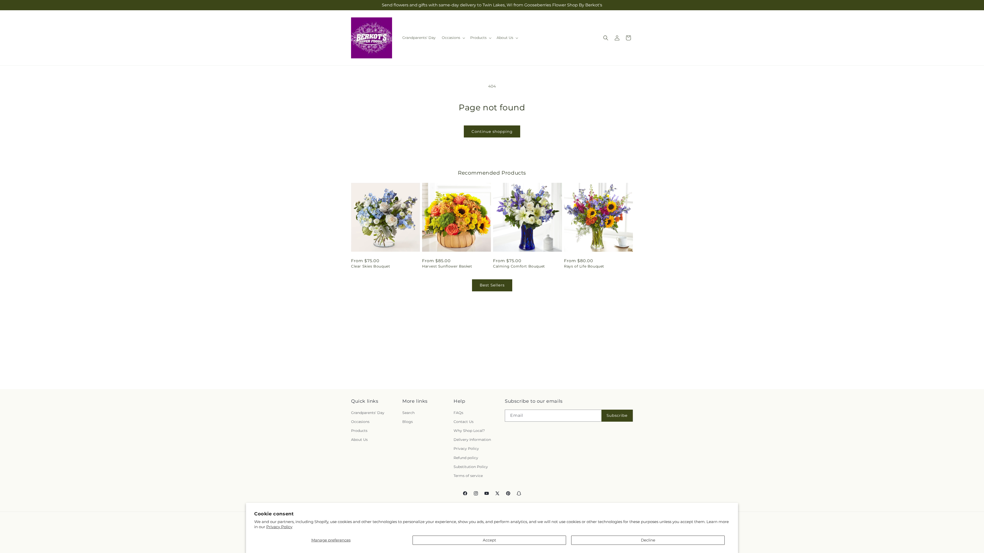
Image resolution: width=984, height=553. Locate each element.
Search (408, 412)
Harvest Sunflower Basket (447, 266)
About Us (359, 439)
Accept (489, 540)
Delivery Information (472, 439)
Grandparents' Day (367, 412)
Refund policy (466, 457)
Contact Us (464, 421)
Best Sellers (492, 285)
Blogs (407, 421)
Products (359, 430)
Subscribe (617, 415)
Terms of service (468, 475)
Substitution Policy (471, 466)
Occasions (360, 421)
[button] (453, 37)
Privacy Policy (279, 526)
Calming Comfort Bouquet (519, 266)
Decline (648, 540)
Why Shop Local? (469, 430)
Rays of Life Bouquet (584, 266)
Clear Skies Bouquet (370, 266)
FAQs (458, 412)
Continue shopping (491, 131)
